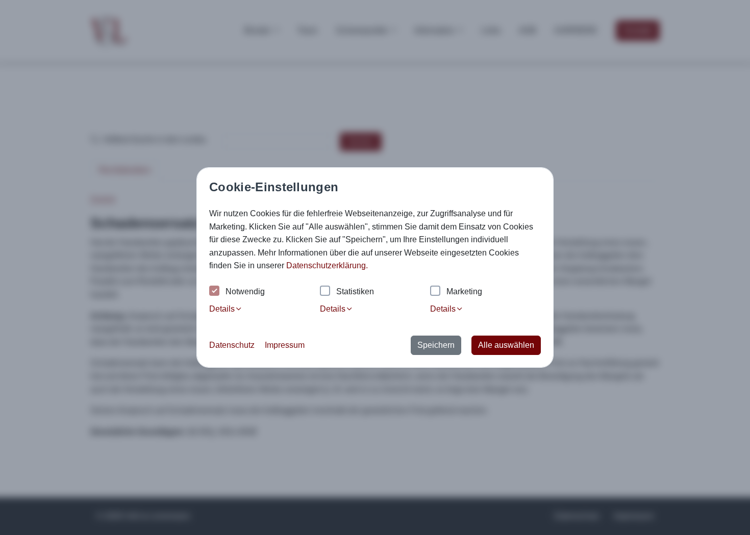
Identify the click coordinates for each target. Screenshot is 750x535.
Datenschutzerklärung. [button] (327, 265)
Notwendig (245, 291)
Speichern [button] (436, 345)
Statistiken (355, 291)
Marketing (464, 291)
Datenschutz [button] (232, 345)
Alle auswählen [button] (506, 345)
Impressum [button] (285, 345)
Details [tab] (222, 308)
